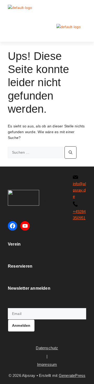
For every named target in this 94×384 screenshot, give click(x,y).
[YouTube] (25, 226)
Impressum (47, 364)
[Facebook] (12, 226)
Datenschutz (47, 348)
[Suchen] (70, 152)
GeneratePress (72, 375)
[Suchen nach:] (36, 152)
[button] (82, 9)
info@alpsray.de (79, 190)
